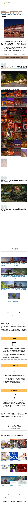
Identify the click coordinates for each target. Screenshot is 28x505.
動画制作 (11, 448)
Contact (7, 498)
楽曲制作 (2, 448)
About (7, 495)
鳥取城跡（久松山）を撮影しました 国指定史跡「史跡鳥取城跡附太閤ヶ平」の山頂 (20, 277)
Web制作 (2, 473)
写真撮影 (4, 17)
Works (21, 495)
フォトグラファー (6, 54)
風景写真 (23, 54)
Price (21, 498)
